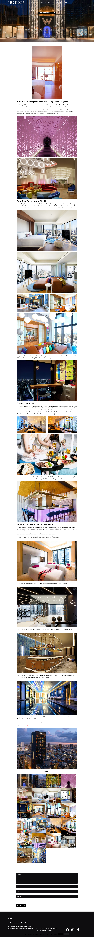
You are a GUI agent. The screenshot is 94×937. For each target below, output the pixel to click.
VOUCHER (55, 2)
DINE (45, 2)
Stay (54, 12)
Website (19, 896)
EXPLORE (35, 2)
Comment (19, 874)
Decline (66, 934)
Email (18, 891)
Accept (60, 934)
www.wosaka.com (26, 726)
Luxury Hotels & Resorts (45, 12)
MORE (60, 2)
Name (18, 887)
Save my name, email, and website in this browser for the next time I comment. (40, 901)
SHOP (49, 2)
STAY (41, 2)
